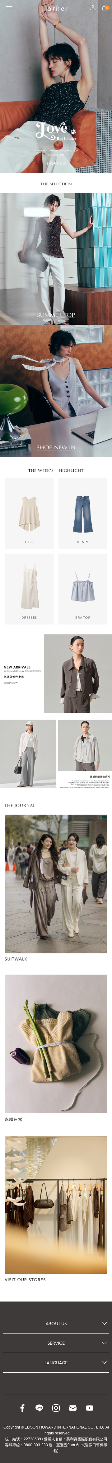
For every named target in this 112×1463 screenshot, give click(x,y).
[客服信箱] (73, 1408)
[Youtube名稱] (89, 1408)
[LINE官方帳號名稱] (39, 1408)
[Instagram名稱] (56, 1408)
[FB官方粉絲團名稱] (22, 1408)
